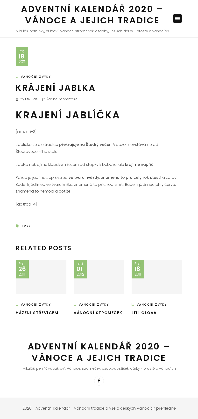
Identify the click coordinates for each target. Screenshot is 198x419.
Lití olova (144, 313)
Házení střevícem (37, 313)
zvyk (26, 226)
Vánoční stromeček (98, 313)
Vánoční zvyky (36, 77)
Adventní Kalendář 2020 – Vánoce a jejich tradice (92, 14)
